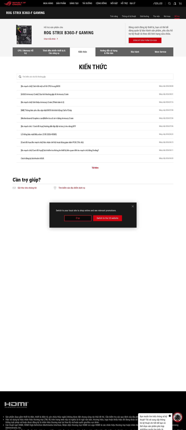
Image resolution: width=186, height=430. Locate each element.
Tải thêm (95, 168)
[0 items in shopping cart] (180, 3)
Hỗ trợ (176, 16)
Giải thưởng (144, 16)
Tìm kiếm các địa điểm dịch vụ (72, 188)
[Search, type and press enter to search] (169, 3)
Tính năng (114, 16)
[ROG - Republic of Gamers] (15, 3)
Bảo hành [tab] (135, 52)
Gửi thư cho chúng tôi (27, 188)
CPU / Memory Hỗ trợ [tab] (25, 51)
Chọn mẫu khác (50, 39)
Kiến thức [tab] (82, 52)
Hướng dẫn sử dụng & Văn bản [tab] (108, 51)
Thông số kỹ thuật (129, 16)
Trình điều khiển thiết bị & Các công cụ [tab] (54, 51)
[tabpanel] (93, 127)
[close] (132, 206)
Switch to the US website (107, 218)
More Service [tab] (160, 52)
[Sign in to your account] (174, 3)
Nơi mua (167, 16)
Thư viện (156, 16)
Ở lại (78, 218)
